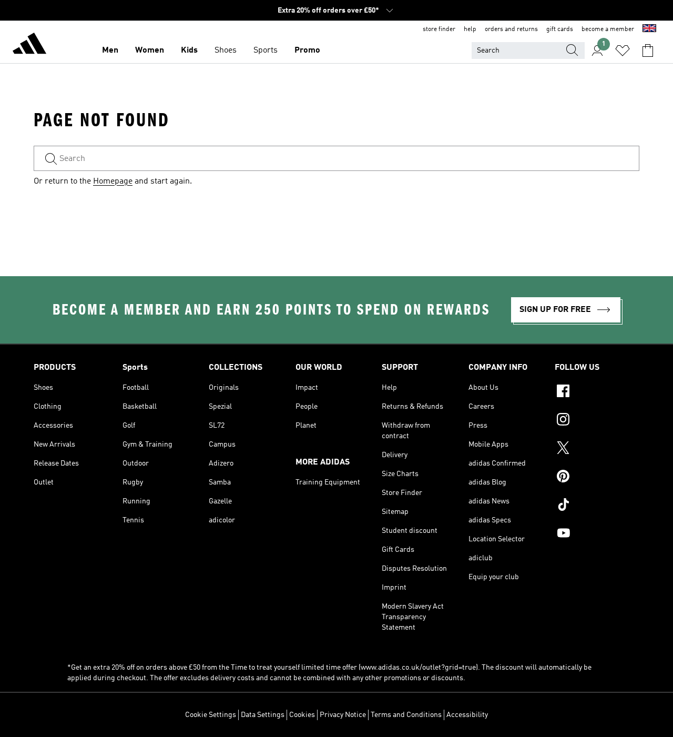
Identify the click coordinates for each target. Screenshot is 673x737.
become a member (608, 29)
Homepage (112, 181)
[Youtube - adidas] (597, 534)
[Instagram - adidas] (597, 421)
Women (149, 50)
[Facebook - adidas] (597, 392)
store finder (439, 29)
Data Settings (262, 715)
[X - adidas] (597, 449)
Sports (265, 50)
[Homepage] (29, 45)
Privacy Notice (343, 715)
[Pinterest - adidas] (597, 477)
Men (110, 50)
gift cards (559, 29)
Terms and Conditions (406, 715)
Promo (307, 50)
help (470, 29)
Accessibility (467, 715)
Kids (189, 50)
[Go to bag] (647, 50)
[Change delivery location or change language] (649, 29)
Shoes (226, 50)
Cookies (302, 715)
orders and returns (511, 29)
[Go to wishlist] (622, 50)
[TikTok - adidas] (597, 506)
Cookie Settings (210, 715)
